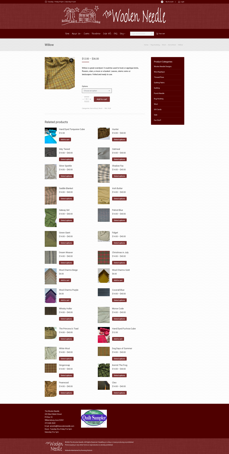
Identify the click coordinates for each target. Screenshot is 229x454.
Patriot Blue (117, 210)
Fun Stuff (157, 120)
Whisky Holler (65, 308)
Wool (100, 108)
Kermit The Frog (119, 365)
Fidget (115, 232)
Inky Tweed (64, 149)
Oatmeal (116, 149)
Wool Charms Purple (68, 290)
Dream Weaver (66, 252)
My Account (169, 2)
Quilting (157, 88)
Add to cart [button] (65, 140)
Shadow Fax (117, 166)
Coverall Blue (118, 290)
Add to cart (102, 99)
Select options (119, 140)
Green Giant (64, 232)
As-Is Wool (94, 108)
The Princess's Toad (68, 328)
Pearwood (64, 382)
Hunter (115, 129)
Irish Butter (117, 188)
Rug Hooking (158, 99)
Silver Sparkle (65, 166)
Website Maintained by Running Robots (78, 450)
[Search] (152, 34)
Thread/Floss (159, 77)
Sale (155, 115)
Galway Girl (64, 210)
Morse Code (118, 308)
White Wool (64, 348)
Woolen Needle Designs (163, 66)
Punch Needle (159, 93)
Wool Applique (159, 72)
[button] (71, 60)
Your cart (162, 34)
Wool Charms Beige (68, 270)
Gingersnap (64, 365)
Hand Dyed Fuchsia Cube (124, 328)
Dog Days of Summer (122, 348)
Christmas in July (120, 252)
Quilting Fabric (159, 83)
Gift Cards (157, 109)
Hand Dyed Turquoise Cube (72, 129)
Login (182, 2)
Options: (85, 86)
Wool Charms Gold (121, 270)
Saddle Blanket (66, 188)
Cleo (114, 382)
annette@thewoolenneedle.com (62, 426)
